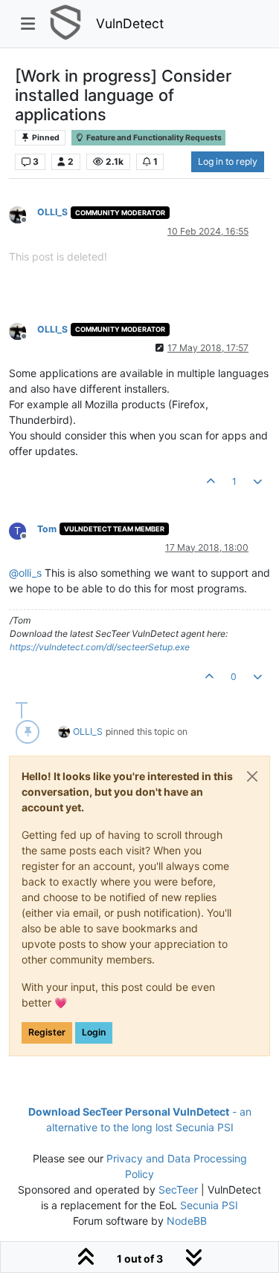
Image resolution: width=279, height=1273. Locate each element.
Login (94, 1032)
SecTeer (178, 1189)
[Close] (252, 776)
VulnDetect (130, 23)
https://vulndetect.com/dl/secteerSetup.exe (100, 646)
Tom (47, 528)
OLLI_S (52, 211)
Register (46, 1032)
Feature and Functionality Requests (153, 138)
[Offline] (23, 213)
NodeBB (187, 1220)
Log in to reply (227, 161)
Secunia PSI (209, 1205)
